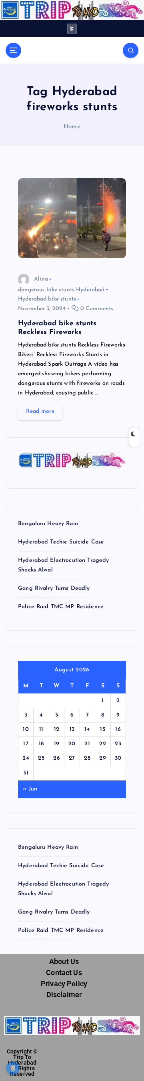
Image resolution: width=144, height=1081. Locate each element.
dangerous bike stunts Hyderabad (61, 290)
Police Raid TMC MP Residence (61, 607)
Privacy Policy (64, 984)
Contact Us (64, 973)
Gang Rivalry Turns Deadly (54, 588)
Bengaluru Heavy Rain (48, 524)
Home (72, 127)
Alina (41, 279)
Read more (40, 411)
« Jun (30, 789)
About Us (64, 962)
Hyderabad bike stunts (47, 299)
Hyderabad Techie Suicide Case (61, 542)
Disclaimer (64, 995)
